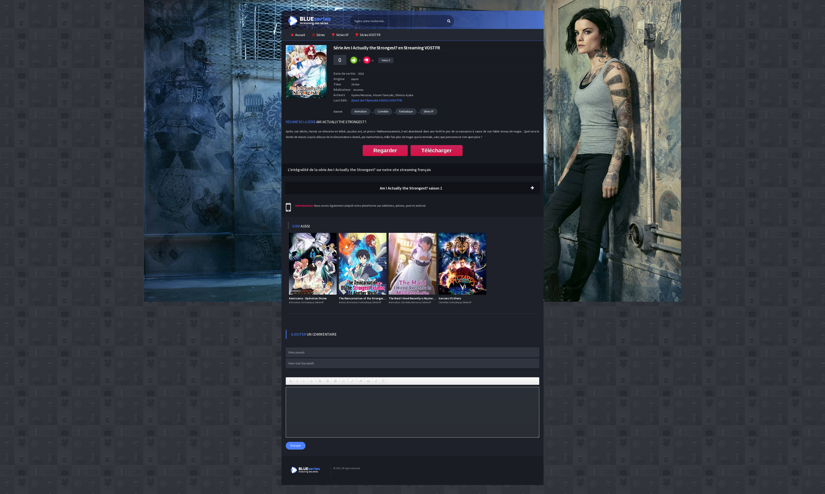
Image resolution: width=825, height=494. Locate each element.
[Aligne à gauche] (320, 381)
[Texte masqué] (361, 381)
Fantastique (406, 111)
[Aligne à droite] (335, 381)
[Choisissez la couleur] (352, 381)
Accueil (300, 35)
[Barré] (311, 381)
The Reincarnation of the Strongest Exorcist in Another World (378, 298)
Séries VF (342, 35)
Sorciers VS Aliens (449, 298)
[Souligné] (304, 381)
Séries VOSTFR (370, 35)
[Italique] (297, 381)
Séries (320, 35)
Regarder (385, 150)
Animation (360, 111)
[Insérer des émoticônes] (344, 381)
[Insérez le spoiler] (383, 381)
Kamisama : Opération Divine (308, 298)
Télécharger (436, 150)
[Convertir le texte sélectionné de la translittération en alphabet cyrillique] (376, 381)
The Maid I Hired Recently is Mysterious (413, 298)
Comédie (383, 111)
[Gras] (290, 381)
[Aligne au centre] (328, 381)
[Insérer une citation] (368, 381)
